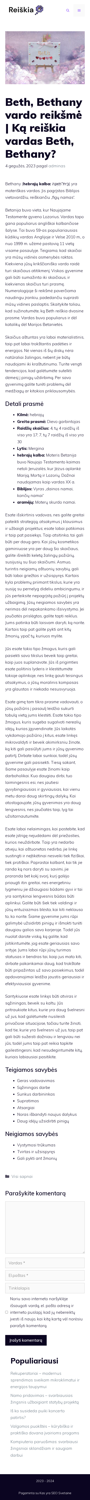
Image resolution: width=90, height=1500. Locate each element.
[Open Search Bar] (67, 10)
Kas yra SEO (49, 1493)
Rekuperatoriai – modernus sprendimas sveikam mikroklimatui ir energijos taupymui (45, 1380)
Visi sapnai (22, 1176)
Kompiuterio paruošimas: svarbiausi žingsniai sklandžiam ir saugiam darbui (44, 1448)
